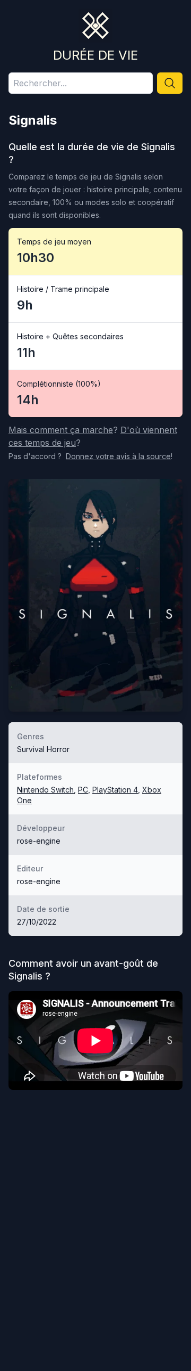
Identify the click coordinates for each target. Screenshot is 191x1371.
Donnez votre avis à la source (118, 456)
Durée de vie (95, 55)
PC (83, 789)
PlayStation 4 (115, 789)
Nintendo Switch (45, 789)
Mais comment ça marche (60, 430)
